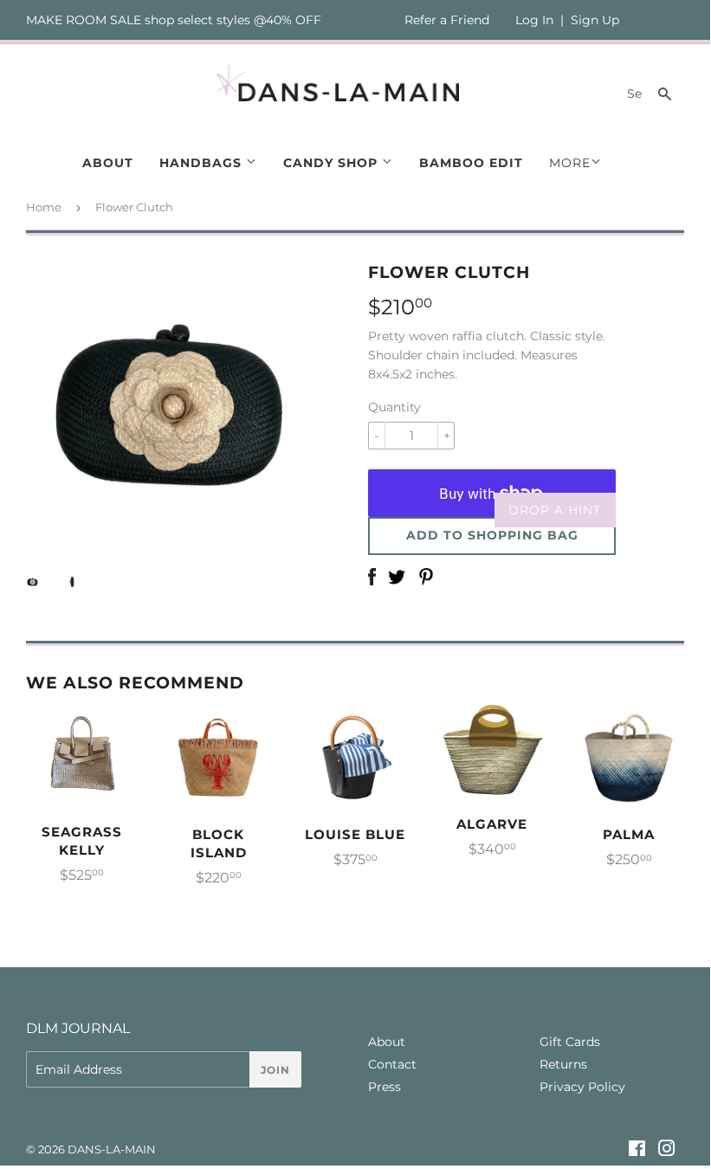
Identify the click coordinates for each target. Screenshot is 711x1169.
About (107, 163)
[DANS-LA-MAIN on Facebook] (637, 1151)
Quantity (394, 407)
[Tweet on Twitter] (396, 579)
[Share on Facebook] (372, 579)
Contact (392, 1064)
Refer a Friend (446, 20)
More (570, 163)
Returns (563, 1064)
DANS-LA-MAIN (112, 1149)
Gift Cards (570, 1042)
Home (43, 207)
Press (384, 1087)
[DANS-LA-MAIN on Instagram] (666, 1151)
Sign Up (595, 20)
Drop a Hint (554, 510)
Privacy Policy (582, 1087)
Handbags (202, 163)
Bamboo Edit (471, 163)
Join (275, 1069)
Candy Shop (332, 163)
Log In (534, 20)
